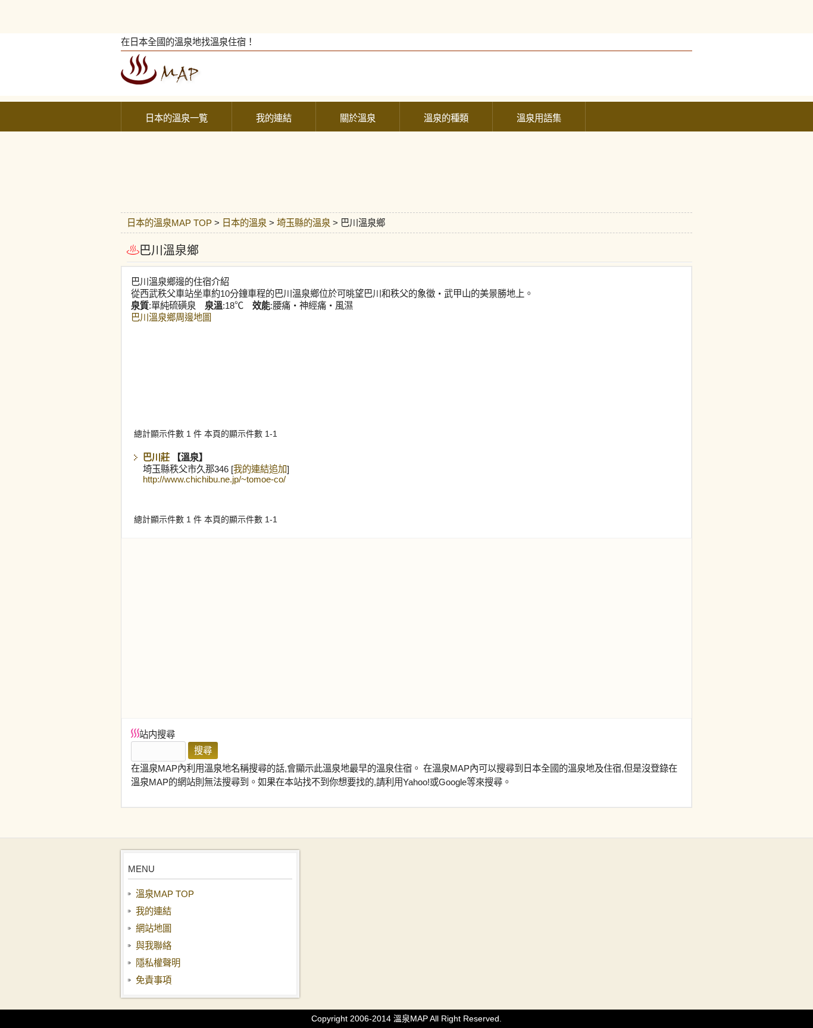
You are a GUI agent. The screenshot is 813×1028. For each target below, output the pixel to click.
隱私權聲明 (158, 963)
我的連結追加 (260, 469)
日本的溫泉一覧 (176, 118)
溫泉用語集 (539, 118)
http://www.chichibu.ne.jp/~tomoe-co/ (214, 479)
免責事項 (153, 980)
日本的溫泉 (244, 223)
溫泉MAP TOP (165, 894)
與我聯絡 (153, 946)
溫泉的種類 (446, 118)
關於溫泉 (358, 118)
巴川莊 (156, 457)
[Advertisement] (406, 15)
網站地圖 (153, 928)
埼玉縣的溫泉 (303, 223)
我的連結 (274, 118)
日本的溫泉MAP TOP (169, 223)
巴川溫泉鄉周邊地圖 (171, 317)
